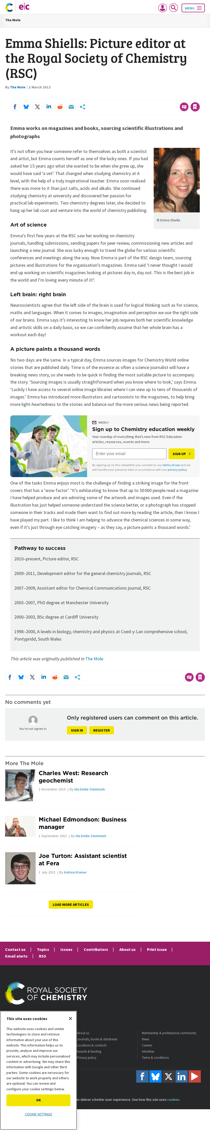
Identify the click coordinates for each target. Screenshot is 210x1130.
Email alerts (16, 956)
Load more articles (71, 904)
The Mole (12, 20)
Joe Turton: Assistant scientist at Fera (83, 859)
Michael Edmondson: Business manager (83, 823)
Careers (147, 1045)
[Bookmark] (195, 106)
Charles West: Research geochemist (73, 776)
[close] (199, 96)
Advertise (148, 1051)
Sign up (179, 453)
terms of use (171, 465)
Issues (66, 949)
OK (38, 1100)
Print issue (157, 949)
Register (101, 730)
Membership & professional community (169, 1033)
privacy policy (177, 469)
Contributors (96, 949)
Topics (43, 949)
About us (127, 949)
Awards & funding (89, 1051)
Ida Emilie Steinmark (89, 789)
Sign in (77, 730)
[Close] (70, 1018)
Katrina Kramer (75, 872)
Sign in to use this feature (175, 96)
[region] (38, 1070)
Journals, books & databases (97, 1039)
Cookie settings (38, 1114)
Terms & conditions (155, 1057)
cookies (173, 1099)
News (145, 1039)
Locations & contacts (92, 1045)
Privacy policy (86, 1057)
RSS (42, 956)
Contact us (15, 949)
